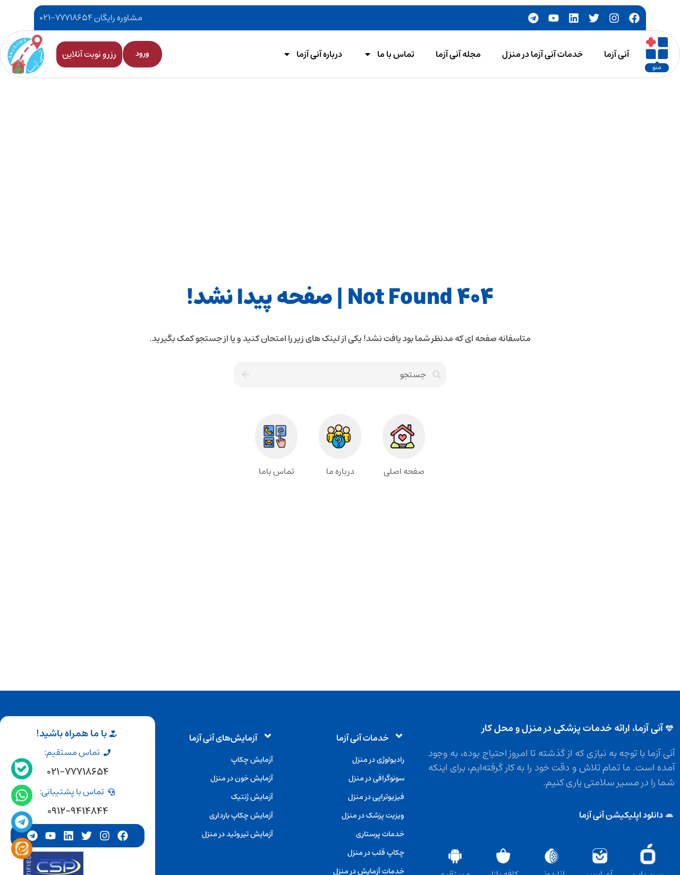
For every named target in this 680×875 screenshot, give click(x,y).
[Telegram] (533, 18)
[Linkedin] (573, 18)
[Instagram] (614, 18)
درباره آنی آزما (319, 54)
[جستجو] (244, 374)
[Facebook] (634, 18)
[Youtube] (553, 18)
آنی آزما (616, 54)
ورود (142, 53)
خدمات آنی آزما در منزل (542, 54)
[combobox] (350, 374)
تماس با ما (395, 54)
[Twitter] (594, 18)
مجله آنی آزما (458, 54)
